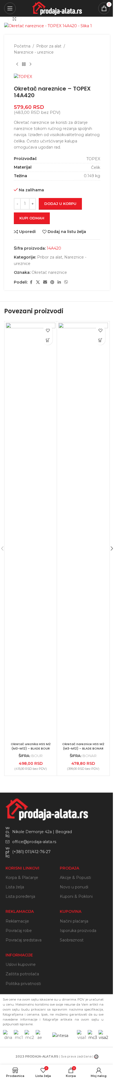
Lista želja (15, 886)
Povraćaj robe (19, 930)
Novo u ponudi (74, 886)
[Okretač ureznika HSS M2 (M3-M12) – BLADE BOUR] (30, 531)
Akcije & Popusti (75, 877)
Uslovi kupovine (21, 964)
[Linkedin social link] (59, 282)
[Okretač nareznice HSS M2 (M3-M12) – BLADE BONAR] (83, 531)
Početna (22, 46)
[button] (48, 340)
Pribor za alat (48, 46)
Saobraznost (72, 940)
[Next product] (30, 64)
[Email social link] (45, 282)
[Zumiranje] (14, 18)
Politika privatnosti (23, 983)
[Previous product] (17, 64)
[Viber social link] (66, 282)
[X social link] (38, 282)
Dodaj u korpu (60, 203)
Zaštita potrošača (22, 973)
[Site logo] (57, 8)
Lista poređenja (20, 896)
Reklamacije (17, 921)
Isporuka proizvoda (78, 930)
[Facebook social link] (31, 282)
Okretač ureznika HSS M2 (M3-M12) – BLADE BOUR (31, 746)
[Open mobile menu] (10, 8)
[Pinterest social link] (52, 282)
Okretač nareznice (49, 272)
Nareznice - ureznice (34, 52)
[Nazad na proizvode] (23, 64)
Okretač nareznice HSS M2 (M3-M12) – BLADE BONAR (83, 746)
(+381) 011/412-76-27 (31, 851)
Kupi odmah (31, 218)
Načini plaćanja (74, 921)
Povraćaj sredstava (24, 940)
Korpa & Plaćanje (22, 877)
